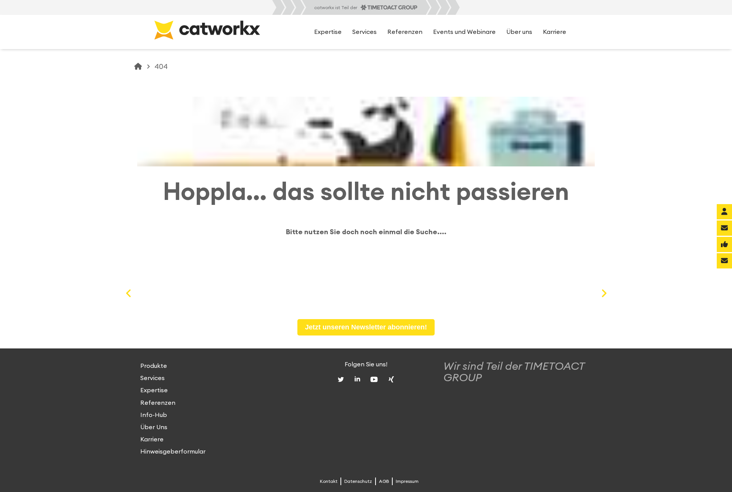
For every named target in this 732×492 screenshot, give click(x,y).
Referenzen (157, 403)
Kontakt (525, 7)
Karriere (152, 439)
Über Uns (153, 427)
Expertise (154, 391)
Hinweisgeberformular (172, 452)
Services (152, 378)
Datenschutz (358, 481)
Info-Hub (153, 415)
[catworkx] (138, 66)
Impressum (407, 481)
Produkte (153, 366)
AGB (384, 481)
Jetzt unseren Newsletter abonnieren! (366, 327)
